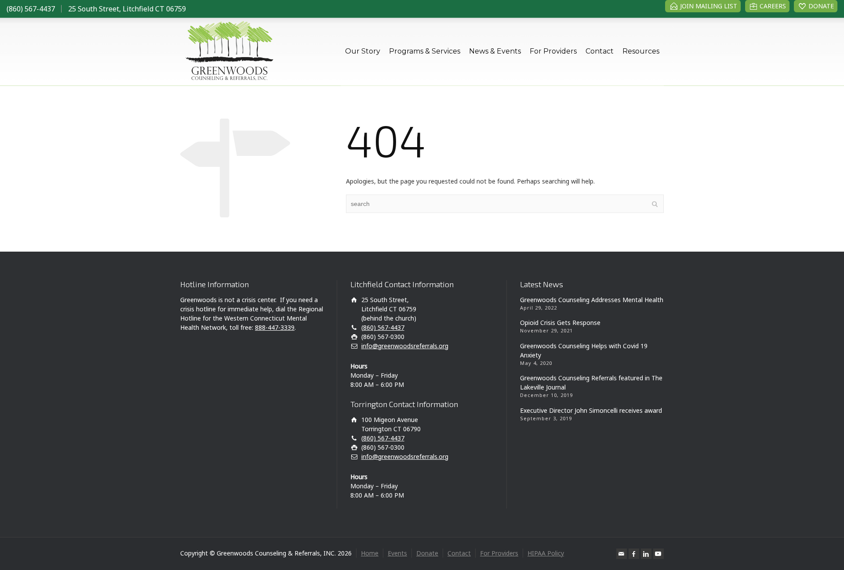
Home (369, 553)
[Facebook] (634, 553)
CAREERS (773, 6)
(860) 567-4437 (31, 9)
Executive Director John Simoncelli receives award (591, 410)
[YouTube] (658, 553)
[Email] (621, 553)
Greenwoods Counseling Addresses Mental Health (591, 300)
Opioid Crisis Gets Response (560, 322)
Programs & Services (424, 51)
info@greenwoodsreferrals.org (404, 346)
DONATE (821, 6)
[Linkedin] (646, 553)
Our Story (362, 51)
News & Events (495, 51)
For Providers (553, 51)
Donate (427, 553)
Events (397, 553)
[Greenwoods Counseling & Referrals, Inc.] (228, 51)
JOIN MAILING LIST (708, 6)
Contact (600, 51)
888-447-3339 (275, 327)
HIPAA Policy (546, 553)
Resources (640, 51)
